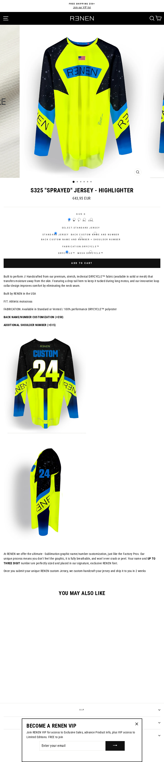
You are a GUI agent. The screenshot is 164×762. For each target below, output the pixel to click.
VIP (82, 710)
